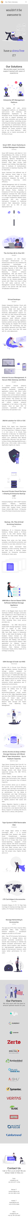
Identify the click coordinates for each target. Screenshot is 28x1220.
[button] (26, 2)
